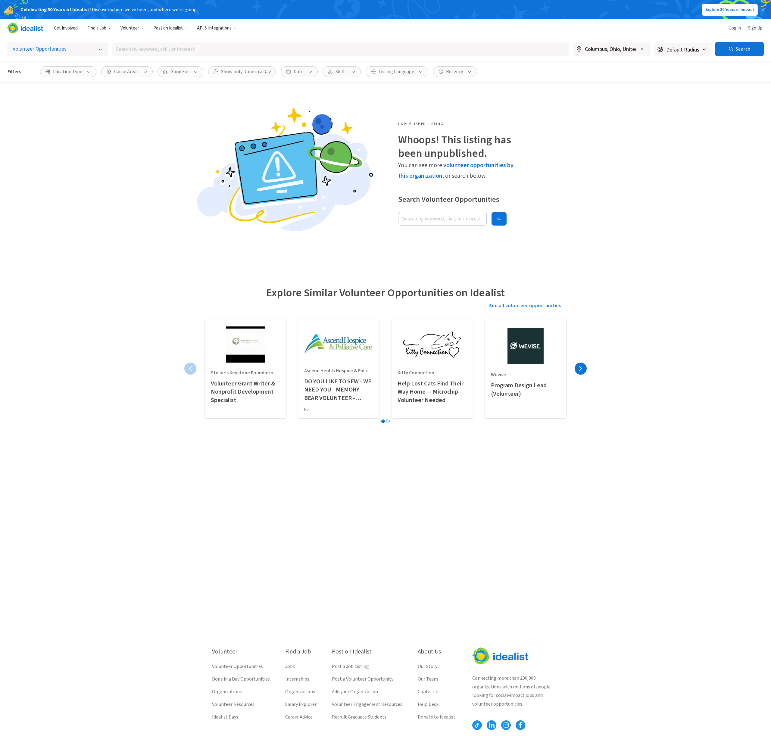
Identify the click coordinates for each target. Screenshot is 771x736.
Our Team (428, 679)
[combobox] (340, 49)
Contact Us (429, 691)
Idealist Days (225, 717)
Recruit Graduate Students (359, 717)
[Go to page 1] (383, 421)
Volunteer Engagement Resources (367, 704)
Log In (735, 28)
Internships (297, 679)
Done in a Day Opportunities (241, 679)
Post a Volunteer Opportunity (362, 679)
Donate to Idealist (436, 717)
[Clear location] (642, 49)
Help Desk (428, 704)
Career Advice (299, 717)
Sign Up (755, 28)
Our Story (427, 666)
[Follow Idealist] (477, 725)
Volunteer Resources (233, 704)
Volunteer (129, 28)
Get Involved (66, 28)
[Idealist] (25, 28)
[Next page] (581, 369)
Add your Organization (355, 691)
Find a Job (96, 28)
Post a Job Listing (350, 666)
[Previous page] (190, 369)
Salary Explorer (301, 704)
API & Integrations (214, 28)
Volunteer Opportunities (237, 666)
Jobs (290, 666)
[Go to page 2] (388, 421)
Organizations (227, 691)
